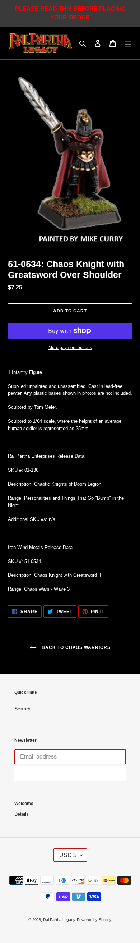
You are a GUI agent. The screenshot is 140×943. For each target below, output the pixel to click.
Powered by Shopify (94, 919)
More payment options (70, 347)
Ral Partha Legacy (59, 919)
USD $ (67, 855)
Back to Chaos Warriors (75, 647)
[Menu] (127, 43)
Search (22, 708)
